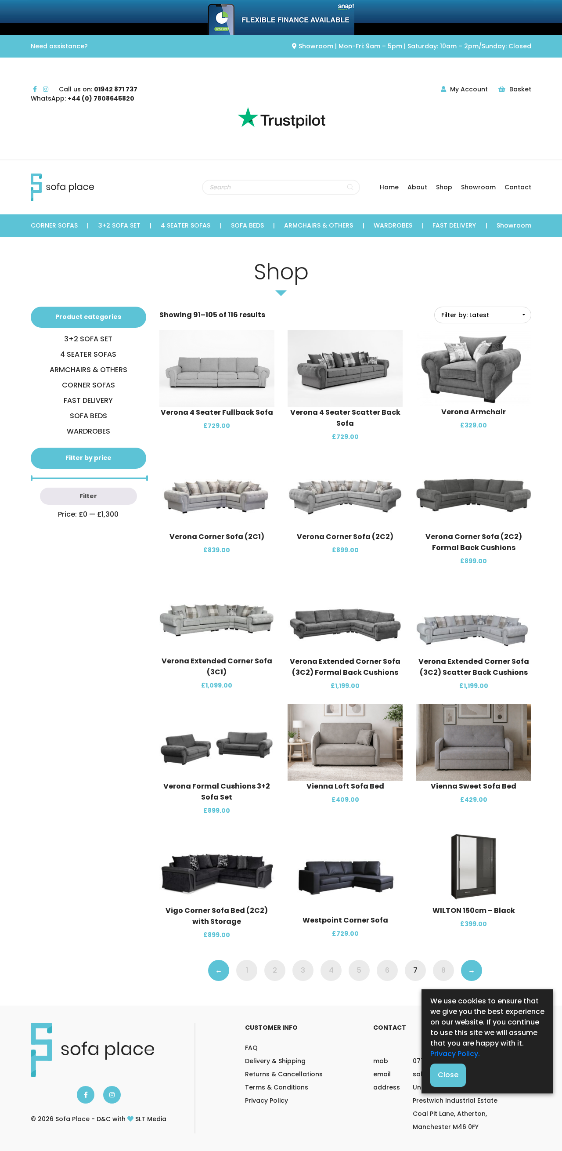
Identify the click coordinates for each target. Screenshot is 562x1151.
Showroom (478, 187)
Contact (517, 187)
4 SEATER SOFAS (185, 225)
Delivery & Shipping (275, 1061)
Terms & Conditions (276, 1087)
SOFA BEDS (247, 225)
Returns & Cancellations (284, 1074)
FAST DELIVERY (454, 225)
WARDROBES (393, 225)
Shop (444, 187)
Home (389, 187)
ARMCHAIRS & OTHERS (318, 225)
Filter (88, 496)
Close (448, 1075)
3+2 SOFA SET (119, 225)
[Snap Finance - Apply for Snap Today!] (281, 17)
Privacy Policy (266, 1100)
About (417, 187)
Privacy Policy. (455, 1054)
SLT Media (150, 1119)
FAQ (251, 1047)
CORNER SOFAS (54, 225)
